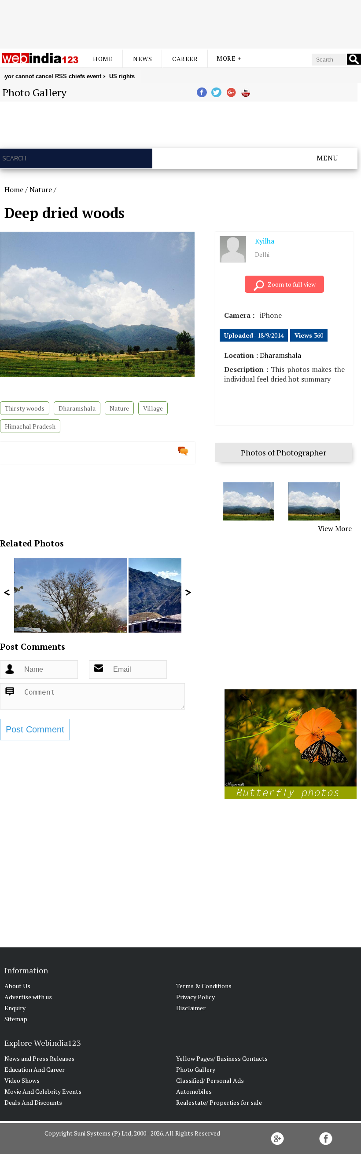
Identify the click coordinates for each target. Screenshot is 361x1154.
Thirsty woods (24, 408)
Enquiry (15, 1008)
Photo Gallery (195, 1069)
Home (103, 59)
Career (185, 59)
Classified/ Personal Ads (210, 1080)
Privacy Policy (195, 997)
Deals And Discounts (33, 1102)
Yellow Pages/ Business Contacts (222, 1058)
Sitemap (15, 1019)
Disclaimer (191, 1008)
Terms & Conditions (204, 986)
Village (153, 408)
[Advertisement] (180, 23)
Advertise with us (28, 997)
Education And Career (34, 1069)
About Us (17, 986)
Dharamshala (77, 408)
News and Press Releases (39, 1058)
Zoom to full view (292, 284)
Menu (327, 158)
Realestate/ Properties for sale (219, 1102)
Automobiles (194, 1091)
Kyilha (264, 241)
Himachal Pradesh (30, 426)
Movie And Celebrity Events (42, 1091)
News (142, 59)
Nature (40, 189)
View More (335, 528)
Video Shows (22, 1080)
